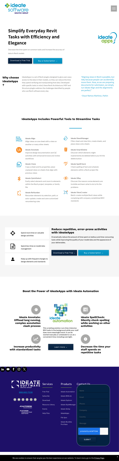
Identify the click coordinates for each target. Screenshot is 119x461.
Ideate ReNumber (32, 192)
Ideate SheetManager (80, 138)
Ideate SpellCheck (78, 164)
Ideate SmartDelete (79, 150)
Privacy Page (99, 458)
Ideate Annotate (32, 150)
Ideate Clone (30, 164)
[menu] (114, 8)
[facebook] (13, 369)
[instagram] (18, 369)
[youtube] (8, 369)
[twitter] (24, 369)
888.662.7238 (26, 392)
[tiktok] (35, 400)
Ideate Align (30, 138)
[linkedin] (2, 369)
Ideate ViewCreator (79, 192)
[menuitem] (49, 392)
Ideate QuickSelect (33, 178)
